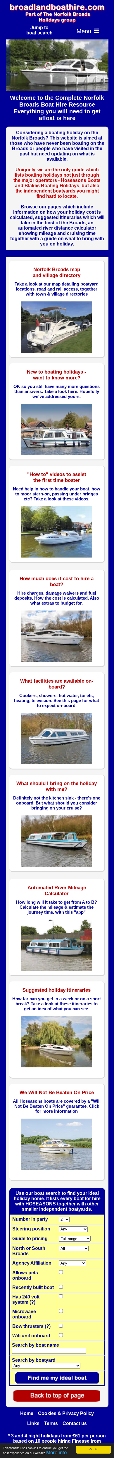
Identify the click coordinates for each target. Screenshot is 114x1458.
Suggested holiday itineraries (57, 990)
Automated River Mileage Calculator (56, 890)
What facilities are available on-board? (56, 684)
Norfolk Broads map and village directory (56, 272)
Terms (51, 1423)
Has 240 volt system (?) (25, 1299)
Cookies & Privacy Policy (66, 1413)
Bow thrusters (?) (31, 1326)
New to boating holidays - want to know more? (56, 375)
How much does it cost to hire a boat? (57, 581)
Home (26, 1413)
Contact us (75, 1423)
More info (56, 1452)
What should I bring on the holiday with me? (56, 786)
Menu (88, 31)
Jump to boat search (39, 30)
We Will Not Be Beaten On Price (57, 1092)
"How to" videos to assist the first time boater (56, 477)
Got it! (93, 1449)
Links (33, 1423)
